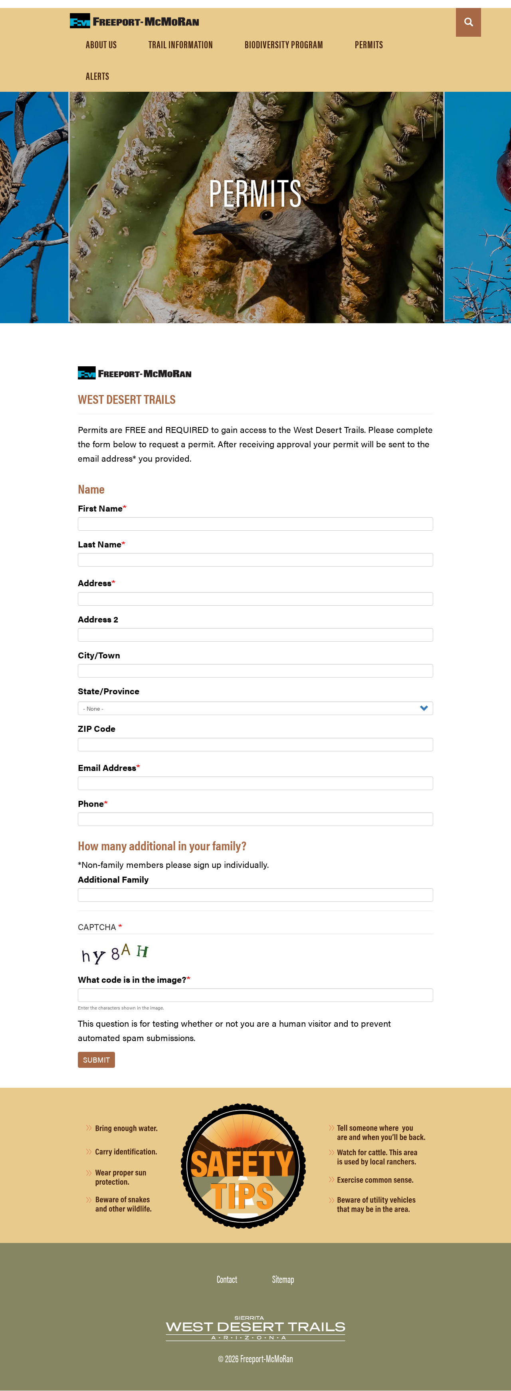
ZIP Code (96, 728)
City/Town (99, 654)
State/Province (108, 690)
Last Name (99, 543)
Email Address (107, 767)
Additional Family (113, 879)
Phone (91, 803)
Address (94, 582)
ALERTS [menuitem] (97, 75)
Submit (96, 1060)
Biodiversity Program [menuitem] (284, 43)
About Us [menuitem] (101, 43)
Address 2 (98, 619)
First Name (100, 508)
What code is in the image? (132, 979)
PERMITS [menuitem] (369, 43)
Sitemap (283, 1278)
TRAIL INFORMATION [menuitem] (181, 43)
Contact (227, 1278)
